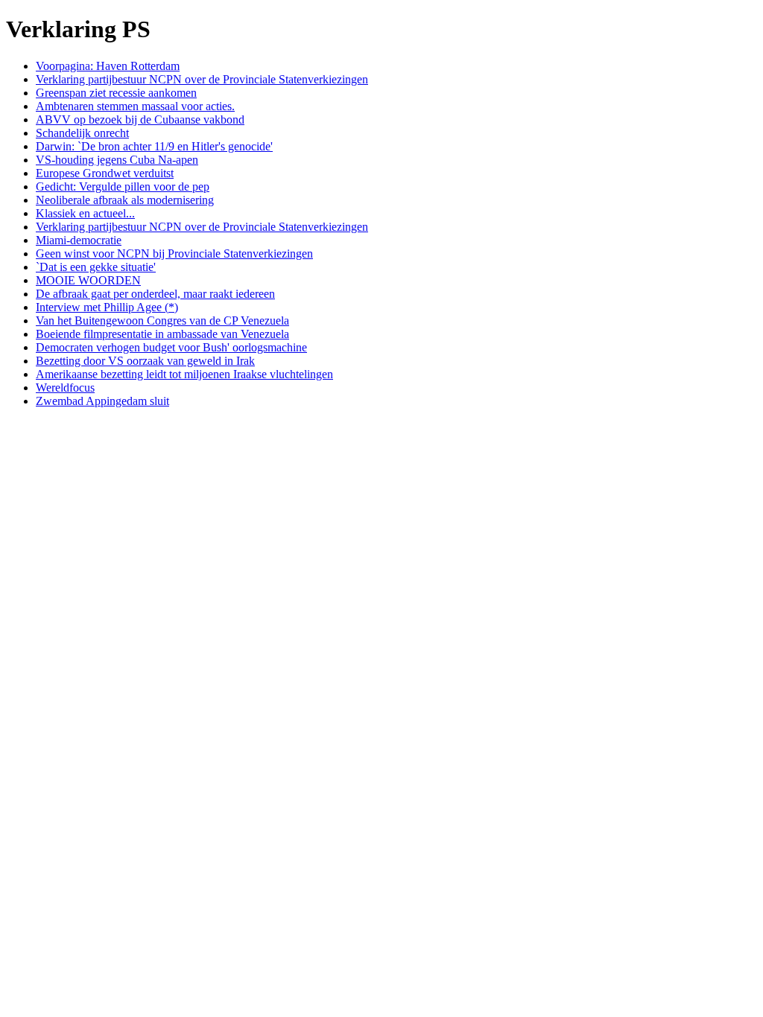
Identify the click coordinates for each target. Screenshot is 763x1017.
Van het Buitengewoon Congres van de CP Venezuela (162, 320)
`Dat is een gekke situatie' (96, 267)
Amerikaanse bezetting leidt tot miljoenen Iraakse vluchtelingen (184, 374)
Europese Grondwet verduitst (105, 173)
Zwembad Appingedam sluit (102, 401)
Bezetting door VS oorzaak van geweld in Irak (145, 360)
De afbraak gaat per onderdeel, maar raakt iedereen (155, 293)
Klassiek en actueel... (85, 213)
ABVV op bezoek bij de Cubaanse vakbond (140, 119)
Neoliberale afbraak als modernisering (125, 200)
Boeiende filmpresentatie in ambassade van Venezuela (162, 334)
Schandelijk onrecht (82, 133)
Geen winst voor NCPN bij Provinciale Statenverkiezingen (174, 253)
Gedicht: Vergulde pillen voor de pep (122, 186)
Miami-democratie (78, 240)
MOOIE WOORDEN (88, 280)
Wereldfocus (65, 387)
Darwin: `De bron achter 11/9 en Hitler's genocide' (154, 146)
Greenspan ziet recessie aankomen (116, 92)
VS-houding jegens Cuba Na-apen (117, 159)
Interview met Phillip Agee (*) (107, 307)
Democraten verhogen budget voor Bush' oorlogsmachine (171, 347)
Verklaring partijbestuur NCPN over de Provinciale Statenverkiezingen (202, 79)
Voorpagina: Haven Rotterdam (108, 66)
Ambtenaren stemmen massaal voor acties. (135, 106)
